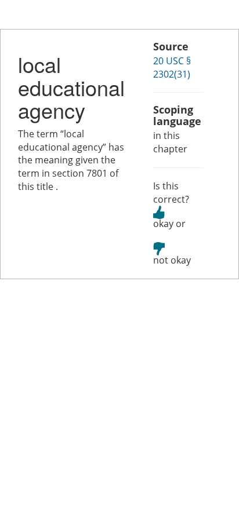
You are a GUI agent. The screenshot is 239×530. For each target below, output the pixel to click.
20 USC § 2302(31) (172, 67)
